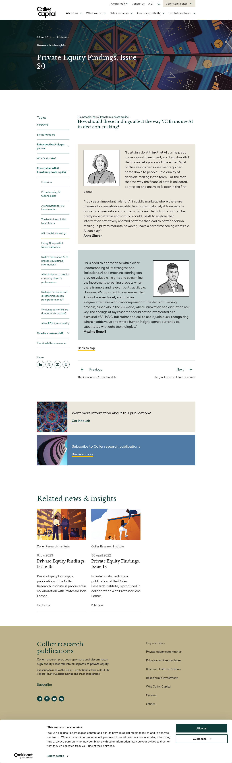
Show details (55, 755)
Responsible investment (162, 678)
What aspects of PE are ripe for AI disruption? (54, 311)
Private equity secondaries (163, 651)
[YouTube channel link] (54, 698)
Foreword (42, 124)
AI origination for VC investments (52, 207)
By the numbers (46, 134)
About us (72, 13)
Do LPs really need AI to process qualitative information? (54, 260)
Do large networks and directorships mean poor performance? (54, 295)
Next (180, 369)
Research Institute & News (163, 669)
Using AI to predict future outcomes (52, 245)
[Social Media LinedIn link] (39, 698)
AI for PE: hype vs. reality (55, 323)
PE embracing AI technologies (50, 193)
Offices (150, 704)
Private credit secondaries (163, 660)
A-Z (150, 3)
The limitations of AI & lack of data (53, 221)
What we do (94, 13)
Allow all (201, 728)
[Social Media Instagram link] (47, 698)
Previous (95, 369)
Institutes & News (180, 13)
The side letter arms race (51, 343)
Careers (151, 695)
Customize (199, 738)
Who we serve (119, 13)
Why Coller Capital (158, 686)
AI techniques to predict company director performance (55, 278)
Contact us (138, 3)
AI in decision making (53, 233)
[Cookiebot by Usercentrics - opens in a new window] (23, 756)
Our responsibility (149, 13)
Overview (46, 182)
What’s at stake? (46, 158)
